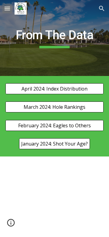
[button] (7, 8)
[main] (54, 38)
